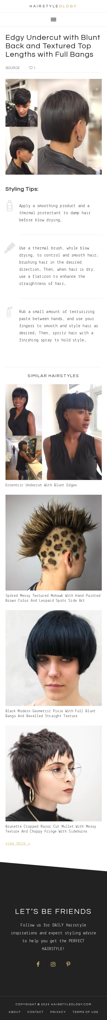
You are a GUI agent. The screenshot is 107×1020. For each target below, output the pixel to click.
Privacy (58, 1012)
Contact (35, 1012)
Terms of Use (85, 1012)
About (15, 1012)
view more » (17, 843)
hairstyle (53, 6)
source (12, 68)
